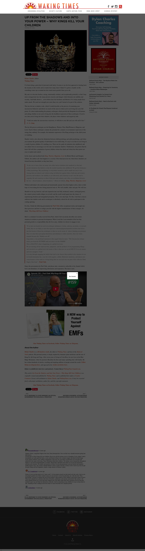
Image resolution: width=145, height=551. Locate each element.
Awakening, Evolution (36, 11)
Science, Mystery (110, 11)
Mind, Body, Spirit (93, 11)
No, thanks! (72, 276)
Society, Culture (55, 11)
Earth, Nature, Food (74, 11)
